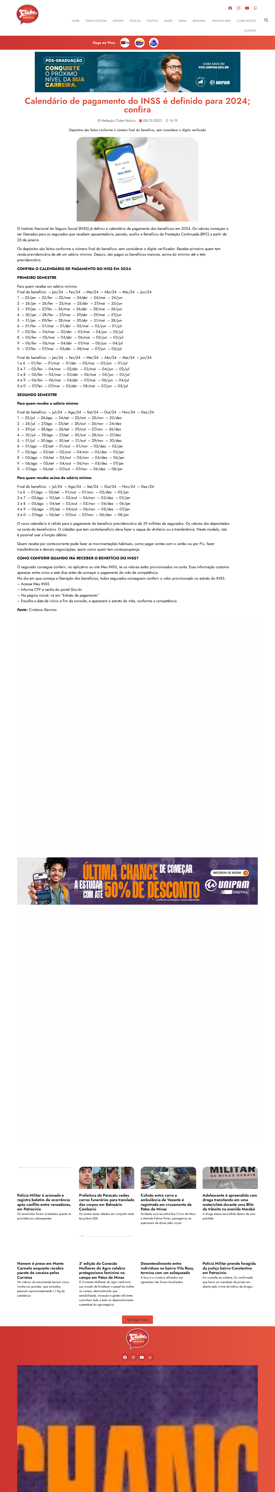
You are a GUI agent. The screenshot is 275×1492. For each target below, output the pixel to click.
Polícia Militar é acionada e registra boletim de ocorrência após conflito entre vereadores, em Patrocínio (44, 1202)
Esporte (118, 21)
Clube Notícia (246, 21)
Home (75, 21)
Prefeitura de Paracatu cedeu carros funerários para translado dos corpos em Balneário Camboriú (106, 1202)
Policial (135, 21)
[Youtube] (247, 8)
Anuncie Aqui (221, 21)
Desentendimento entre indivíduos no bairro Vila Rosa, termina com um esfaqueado (167, 1268)
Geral (183, 21)
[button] (266, 20)
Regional (199, 21)
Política (152, 21)
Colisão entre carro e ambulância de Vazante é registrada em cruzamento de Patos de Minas (166, 1202)
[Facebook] (230, 8)
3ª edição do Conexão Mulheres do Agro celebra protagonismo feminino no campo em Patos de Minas (102, 1270)
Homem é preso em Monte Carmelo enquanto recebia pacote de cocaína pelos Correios (40, 1270)
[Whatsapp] (255, 8)
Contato (250, 31)
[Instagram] (238, 8)
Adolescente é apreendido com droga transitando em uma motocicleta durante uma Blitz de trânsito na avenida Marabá (230, 1202)
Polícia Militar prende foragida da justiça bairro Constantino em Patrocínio (229, 1268)
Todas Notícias (96, 21)
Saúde (168, 21)
